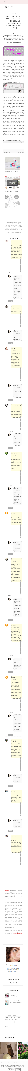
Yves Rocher (17, 1021)
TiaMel (16, 276)
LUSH (6, 1024)
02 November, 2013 (15, 838)
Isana (19, 1017)
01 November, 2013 (15, 743)
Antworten (20, 264)
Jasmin (13, 791)
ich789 (13, 513)
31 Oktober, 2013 (15, 243)
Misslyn (11, 1021)
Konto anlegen (16, 903)
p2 (5, 1015)
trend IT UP (7, 1026)
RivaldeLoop (14, 1019)
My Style (14, 13)
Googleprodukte (8, 897)
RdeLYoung (15, 1015)
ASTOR (19, 1024)
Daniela (13, 348)
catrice (6, 1017)
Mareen (13, 836)
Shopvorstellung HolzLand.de (11, 191)
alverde (10, 1024)
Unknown (14, 677)
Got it (18, 1069)
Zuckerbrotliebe (16, 406)
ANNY (15, 1024)
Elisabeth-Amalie (14, 741)
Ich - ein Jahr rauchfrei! (10, 210)
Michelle (14, 453)
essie (11, 1017)
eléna (13, 306)
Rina (12, 559)
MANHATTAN (7, 1019)
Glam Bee (14, 625)
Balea (15, 1017)
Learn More (12, 1069)
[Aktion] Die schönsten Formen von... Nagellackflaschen (15, 995)
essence (9, 1015)
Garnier (6, 1021)
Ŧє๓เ (12, 241)
